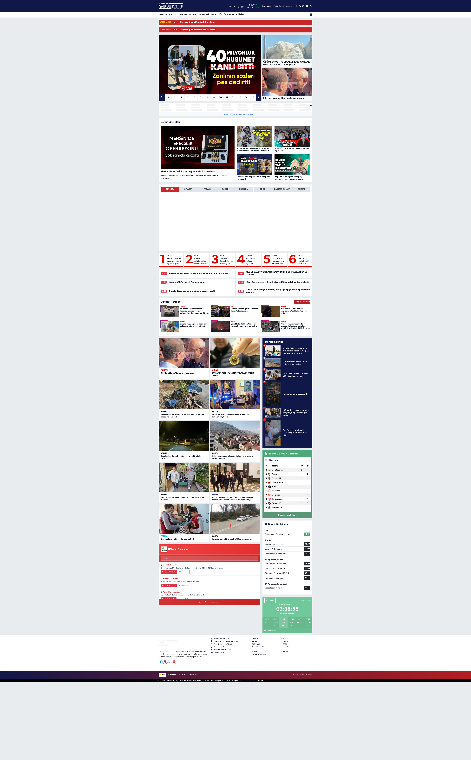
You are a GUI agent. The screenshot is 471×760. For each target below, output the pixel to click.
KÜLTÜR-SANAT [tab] (282, 189)
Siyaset (215, 495)
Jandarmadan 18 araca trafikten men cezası (232, 539)
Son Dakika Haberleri (222, 649)
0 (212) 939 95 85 (170, 572)
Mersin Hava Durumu (222, 639)
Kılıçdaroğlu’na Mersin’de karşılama (186, 282)
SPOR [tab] (262, 189)
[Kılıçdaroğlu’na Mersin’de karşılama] (184, 353)
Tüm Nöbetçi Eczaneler (211, 602)
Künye (254, 652)
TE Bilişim (308, 674)
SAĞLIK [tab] (225, 189)
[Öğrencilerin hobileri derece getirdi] (184, 519)
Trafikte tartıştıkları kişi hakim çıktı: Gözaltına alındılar (226, 261)
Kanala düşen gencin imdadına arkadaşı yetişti (192, 291)
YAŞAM (183, 15)
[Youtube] (174, 662)
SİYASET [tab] (188, 189)
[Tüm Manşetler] (309, 122)
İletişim (285, 652)
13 (240, 97)
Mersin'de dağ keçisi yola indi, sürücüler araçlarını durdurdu (198, 273)
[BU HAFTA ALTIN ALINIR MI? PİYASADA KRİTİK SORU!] (235, 353)
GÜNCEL (163, 15)
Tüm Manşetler (220, 647)
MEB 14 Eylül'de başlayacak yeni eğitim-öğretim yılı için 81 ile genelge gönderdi (173, 261)
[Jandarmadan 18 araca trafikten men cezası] (235, 519)
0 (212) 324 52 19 (169, 585)
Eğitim (164, 536)
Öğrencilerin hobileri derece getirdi (177, 539)
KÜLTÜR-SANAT (226, 15)
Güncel (169, 255)
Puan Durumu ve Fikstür (223, 644)
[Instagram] (169, 662)
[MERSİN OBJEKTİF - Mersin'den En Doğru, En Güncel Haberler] (183, 6)
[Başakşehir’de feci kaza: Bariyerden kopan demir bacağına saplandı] (184, 394)
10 (220, 97)
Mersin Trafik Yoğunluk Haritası (226, 641)
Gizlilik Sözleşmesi (259, 654)
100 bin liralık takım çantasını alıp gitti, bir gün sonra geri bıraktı (278, 261)
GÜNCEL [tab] (170, 189)
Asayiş (164, 412)
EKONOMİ (203, 15)
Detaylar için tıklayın (287, 515)
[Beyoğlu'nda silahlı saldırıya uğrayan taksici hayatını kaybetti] (235, 394)
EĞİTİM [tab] (301, 189)
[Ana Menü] (311, 15)
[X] (165, 662)
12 (233, 97)
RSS (163, 674)
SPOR (213, 15)
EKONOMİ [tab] (244, 189)
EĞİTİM (240, 15)
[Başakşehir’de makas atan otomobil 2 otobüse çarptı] (184, 436)
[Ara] (311, 6)
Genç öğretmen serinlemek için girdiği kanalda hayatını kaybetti (277, 282)
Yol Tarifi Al (184, 572)
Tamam (260, 681)
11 (227, 97)
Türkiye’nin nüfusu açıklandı (250, 261)
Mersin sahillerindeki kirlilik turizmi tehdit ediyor (200, 261)
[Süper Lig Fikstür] (309, 524)
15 (253, 97)
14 (246, 97)
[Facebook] (161, 662)
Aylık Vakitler (271, 630)
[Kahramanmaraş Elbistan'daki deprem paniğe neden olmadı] (235, 436)
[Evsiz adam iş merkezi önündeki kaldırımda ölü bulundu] (184, 477)
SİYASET (173, 15)
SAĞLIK (192, 15)
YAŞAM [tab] (207, 189)
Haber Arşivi (219, 652)
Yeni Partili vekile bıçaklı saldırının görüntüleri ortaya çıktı (303, 261)
